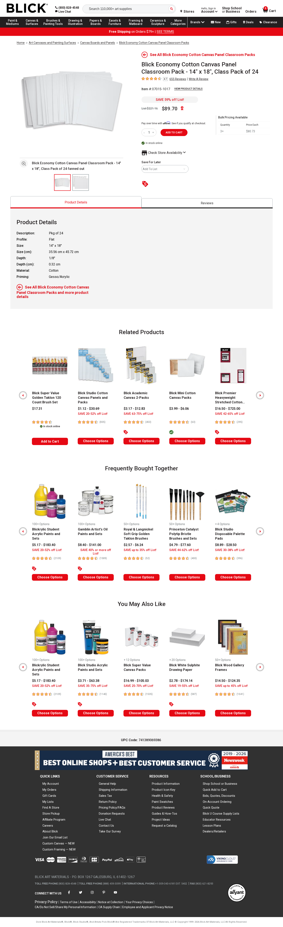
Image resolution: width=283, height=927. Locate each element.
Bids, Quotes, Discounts (219, 796)
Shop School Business (232, 10)
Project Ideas (161, 819)
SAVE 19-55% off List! (184, 686)
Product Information (166, 784)
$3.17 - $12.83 (134, 409)
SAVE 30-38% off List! (230, 550)
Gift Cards (49, 796)
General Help (107, 784)
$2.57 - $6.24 (133, 545)
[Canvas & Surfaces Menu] (33, 27)
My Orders (49, 790)
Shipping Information (113, 790)
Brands (195, 22)
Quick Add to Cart (215, 790)
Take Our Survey (110, 831)
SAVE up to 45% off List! (231, 686)
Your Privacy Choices (139, 902)
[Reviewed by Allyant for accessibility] (236, 893)
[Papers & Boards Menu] (97, 27)
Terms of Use (68, 902)
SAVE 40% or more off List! (95, 551)
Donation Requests (112, 813)
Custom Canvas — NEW (58, 843)
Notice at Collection (110, 902)
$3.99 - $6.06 (179, 409)
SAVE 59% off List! (170, 100)
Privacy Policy (46, 902)
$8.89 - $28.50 (225, 545)
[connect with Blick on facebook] (69, 895)
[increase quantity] (153, 132)
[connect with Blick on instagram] (92, 895)
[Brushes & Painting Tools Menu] (53, 27)
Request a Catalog (164, 825)
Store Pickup (51, 813)
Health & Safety (162, 796)
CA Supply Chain (109, 907)
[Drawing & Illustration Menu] (75, 27)
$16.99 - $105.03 (136, 681)
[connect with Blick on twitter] (80, 895)
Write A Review (198, 79)
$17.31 (37, 409)
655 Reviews (177, 79)
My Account (50, 784)
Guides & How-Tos (164, 813)
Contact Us (106, 825)
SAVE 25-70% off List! (138, 686)
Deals (250, 22)
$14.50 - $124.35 (227, 681)
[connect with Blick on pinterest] (104, 895)
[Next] (260, 395)
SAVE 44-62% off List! (184, 550)
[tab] (76, 202)
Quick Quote (211, 807)
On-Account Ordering (217, 802)
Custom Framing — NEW (59, 849)
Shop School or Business (220, 784)
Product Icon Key (163, 790)
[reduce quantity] (145, 132)
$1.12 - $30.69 (88, 409)
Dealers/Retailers (214, 831)
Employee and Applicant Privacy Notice (147, 907)
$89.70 (170, 109)
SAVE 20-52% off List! (93, 414)
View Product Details (188, 88)
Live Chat (105, 819)
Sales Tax (105, 796)
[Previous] (23, 395)
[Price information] (146, 184)
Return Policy (108, 802)
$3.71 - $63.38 (88, 681)
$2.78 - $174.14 (180, 681)
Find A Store (50, 807)
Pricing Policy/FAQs (112, 807)
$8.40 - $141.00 (89, 545)
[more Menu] (178, 27)
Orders (250, 11)
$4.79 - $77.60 (180, 545)
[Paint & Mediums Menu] (14, 27)
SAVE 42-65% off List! (230, 414)
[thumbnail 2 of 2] (80, 182)
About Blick (50, 831)
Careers (47, 825)
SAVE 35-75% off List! (93, 686)
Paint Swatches (162, 802)
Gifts (233, 22)
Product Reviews (163, 807)
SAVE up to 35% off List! (140, 550)
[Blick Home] (27, 8)
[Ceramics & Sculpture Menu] (158, 27)
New (218, 22)
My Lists (48, 802)
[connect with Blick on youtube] (115, 895)
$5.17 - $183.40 (43, 545)
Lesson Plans (212, 825)
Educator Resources (217, 819)
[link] (63, 11)
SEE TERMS (165, 32)
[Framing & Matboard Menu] (135, 27)
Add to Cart (50, 441)
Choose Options (95, 441)
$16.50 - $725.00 (227, 409)
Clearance (270, 22)
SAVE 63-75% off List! (138, 414)
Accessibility (88, 902)
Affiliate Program (53, 819)
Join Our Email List (55, 837)
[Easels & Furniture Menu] (116, 27)
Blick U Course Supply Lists (221, 813)
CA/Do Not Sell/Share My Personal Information (65, 907)
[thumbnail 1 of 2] (62, 182)
